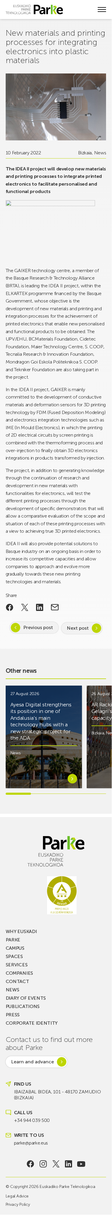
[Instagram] (43, 1163)
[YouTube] (81, 1163)
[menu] (102, 9)
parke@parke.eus (31, 1143)
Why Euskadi (21, 931)
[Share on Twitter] (25, 607)
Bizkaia (85, 153)
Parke (13, 940)
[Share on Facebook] (10, 607)
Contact (17, 981)
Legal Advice (17, 1196)
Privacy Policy (18, 1204)
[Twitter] (56, 1163)
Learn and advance (32, 1062)
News (100, 153)
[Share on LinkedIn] (40, 607)
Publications (23, 1006)
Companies (19, 973)
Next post (78, 628)
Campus (15, 948)
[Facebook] (31, 1163)
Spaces (14, 956)
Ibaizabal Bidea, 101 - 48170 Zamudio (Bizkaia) (57, 1095)
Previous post (38, 627)
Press (13, 1015)
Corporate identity (31, 1023)
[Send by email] (55, 607)
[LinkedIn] (69, 1163)
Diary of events (26, 998)
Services (16, 965)
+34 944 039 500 (32, 1120)
